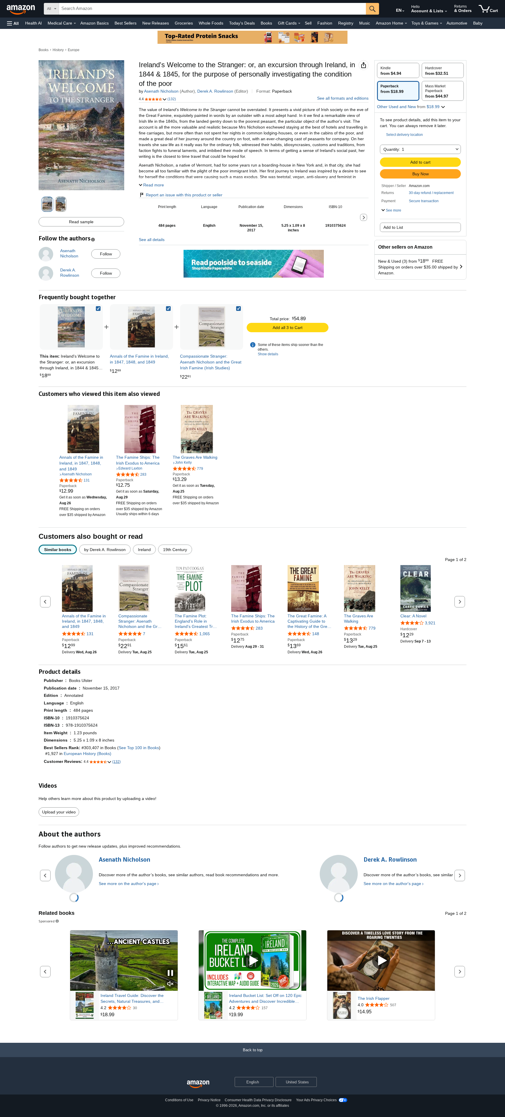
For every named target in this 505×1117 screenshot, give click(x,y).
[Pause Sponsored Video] (170, 973)
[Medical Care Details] (75, 23)
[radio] (398, 70)
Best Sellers (125, 23)
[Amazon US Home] (198, 1084)
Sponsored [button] (47, 921)
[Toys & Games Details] (441, 23)
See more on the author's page (127, 883)
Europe (73, 50)
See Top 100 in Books (139, 747)
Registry (345, 23)
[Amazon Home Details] (406, 23)
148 (315, 633)
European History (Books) (87, 753)
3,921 (430, 623)
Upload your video (59, 812)
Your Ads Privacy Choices (316, 1100)
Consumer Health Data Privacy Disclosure (258, 1100)
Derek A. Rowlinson (215, 91)
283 (259, 628)
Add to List (393, 227)
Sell (308, 23)
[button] (12, 23)
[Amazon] (21, 8)
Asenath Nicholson (161, 91)
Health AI (33, 23)
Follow (106, 254)
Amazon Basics (94, 23)
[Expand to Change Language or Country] (403, 11)
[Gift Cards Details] (299, 23)
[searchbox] (212, 8)
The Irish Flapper (374, 998)
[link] (141, 326)
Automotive (457, 23)
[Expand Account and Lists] (446, 11)
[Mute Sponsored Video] (170, 984)
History (58, 50)
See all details (152, 239)
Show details (268, 354)
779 (372, 628)
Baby (477, 23)
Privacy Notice (209, 1100)
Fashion (324, 23)
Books (266, 23)
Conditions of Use (179, 1100)
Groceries (184, 23)
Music (364, 23)
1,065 (204, 633)
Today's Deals (242, 23)
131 (90, 633)
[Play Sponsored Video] (252, 960)
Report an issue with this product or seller (184, 195)
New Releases (155, 23)
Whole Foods (211, 23)
